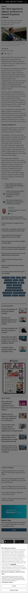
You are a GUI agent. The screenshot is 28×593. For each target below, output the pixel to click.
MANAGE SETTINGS (14, 590)
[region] (14, 568)
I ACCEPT (14, 586)
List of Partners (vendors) (7, 582)
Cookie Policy (13, 564)
